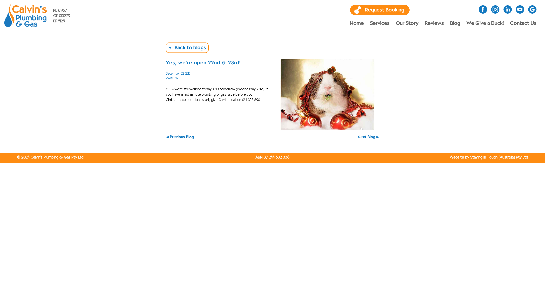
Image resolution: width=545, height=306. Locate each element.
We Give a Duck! (485, 23)
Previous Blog (182, 137)
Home (357, 23)
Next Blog (366, 137)
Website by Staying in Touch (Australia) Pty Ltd (489, 157)
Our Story (407, 23)
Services (380, 23)
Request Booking (384, 10)
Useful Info (172, 78)
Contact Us (523, 23)
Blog (455, 23)
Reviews (434, 23)
